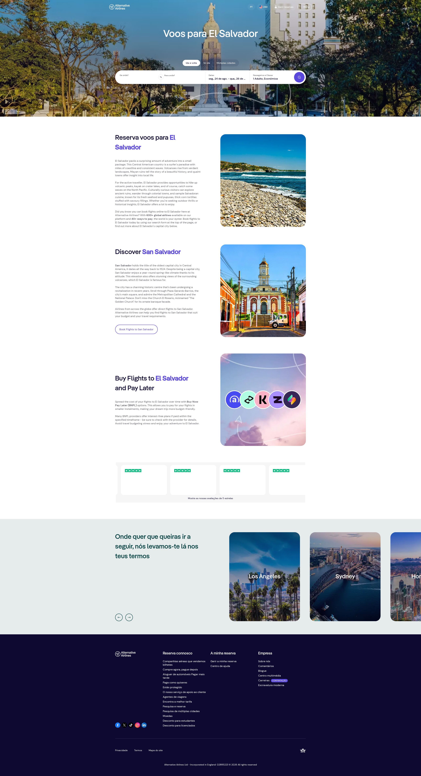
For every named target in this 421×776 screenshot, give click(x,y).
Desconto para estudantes (179, 720)
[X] (124, 727)
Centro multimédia (269, 675)
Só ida (206, 62)
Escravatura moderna (271, 685)
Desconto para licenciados (179, 725)
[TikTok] (131, 727)
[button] (251, 7)
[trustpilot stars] (159, 480)
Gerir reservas (285, 6)
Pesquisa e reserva (174, 706)
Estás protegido (172, 687)
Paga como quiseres (175, 682)
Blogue (262, 671)
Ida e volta (191, 62)
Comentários (266, 666)
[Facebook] (117, 727)
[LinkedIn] (144, 727)
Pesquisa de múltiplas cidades (181, 711)
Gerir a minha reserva (223, 661)
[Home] (119, 7)
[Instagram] (137, 727)
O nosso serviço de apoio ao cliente (184, 692)
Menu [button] (306, 6)
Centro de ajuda (220, 666)
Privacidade (121, 750)
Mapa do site (156, 750)
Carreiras (264, 680)
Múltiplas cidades (226, 62)
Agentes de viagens (174, 697)
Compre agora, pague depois (180, 669)
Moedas (168, 716)
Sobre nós (264, 661)
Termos (138, 750)
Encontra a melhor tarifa (177, 701)
